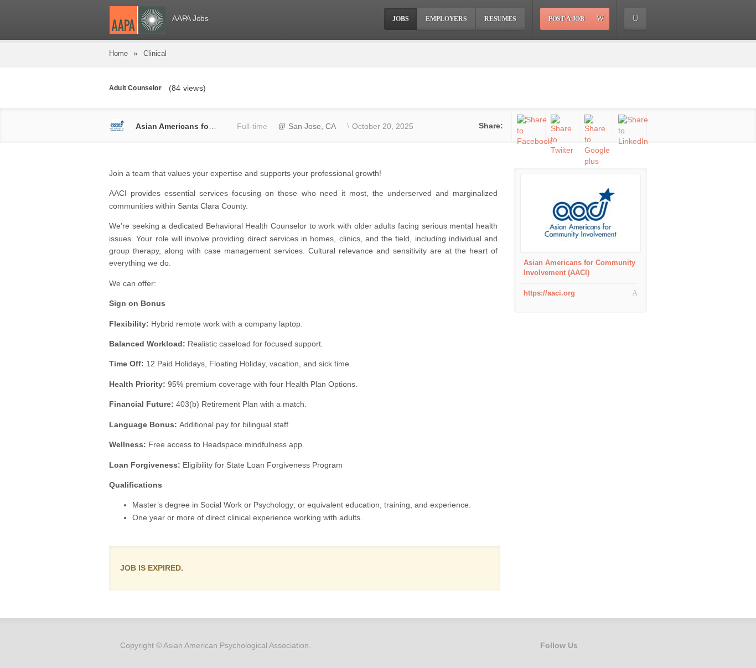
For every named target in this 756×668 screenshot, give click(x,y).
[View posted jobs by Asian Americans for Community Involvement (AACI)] (580, 213)
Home (118, 53)
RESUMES (500, 19)
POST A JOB (566, 19)
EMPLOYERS (446, 19)
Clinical (155, 53)
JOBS (400, 19)
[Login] (635, 19)
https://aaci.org (549, 293)
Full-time (252, 126)
